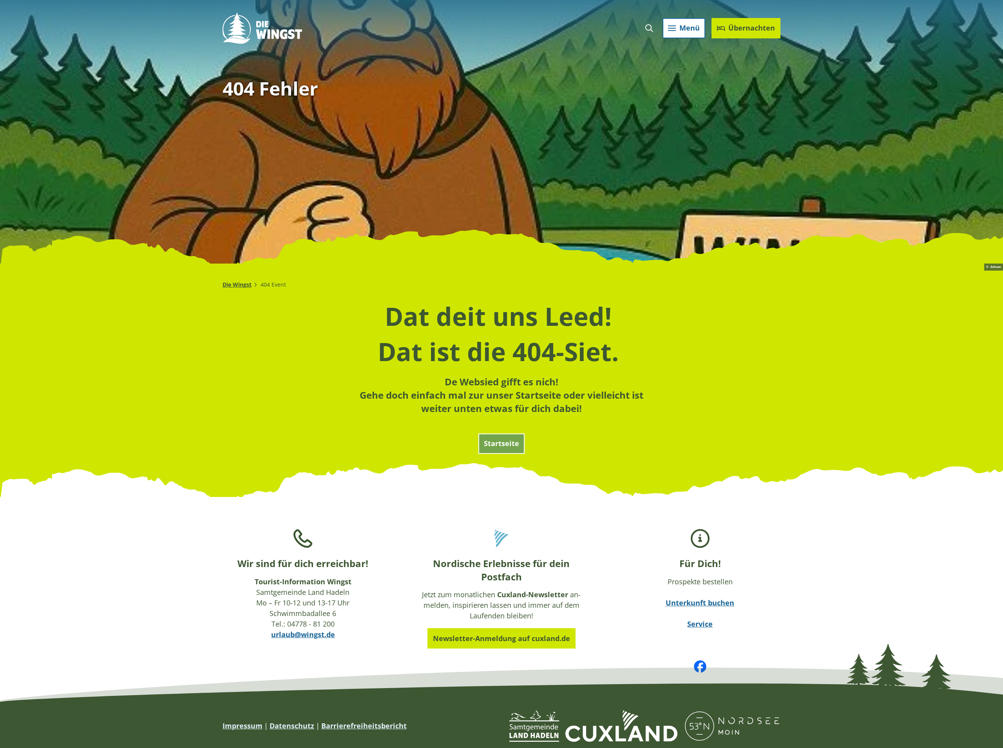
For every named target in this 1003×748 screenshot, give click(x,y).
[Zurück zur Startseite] (262, 28)
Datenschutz (292, 725)
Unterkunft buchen (700, 602)
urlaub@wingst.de (303, 634)
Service (700, 624)
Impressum (243, 725)
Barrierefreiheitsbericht (364, 725)
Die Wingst (237, 284)
